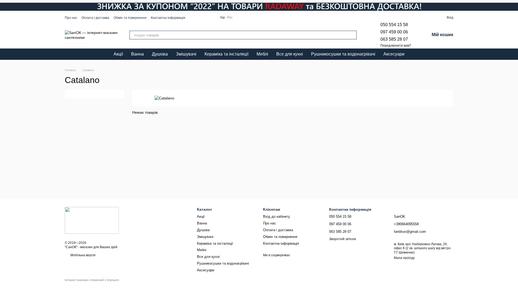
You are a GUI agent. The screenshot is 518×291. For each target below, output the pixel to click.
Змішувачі (186, 54)
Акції (118, 54)
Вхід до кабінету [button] (276, 216)
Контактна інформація (168, 18)
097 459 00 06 (394, 32)
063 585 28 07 (394, 39)
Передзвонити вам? (395, 45)
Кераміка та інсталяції (226, 54)
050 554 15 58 (394, 24)
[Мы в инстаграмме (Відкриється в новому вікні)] (199, 17)
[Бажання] (423, 17)
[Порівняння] (433, 17)
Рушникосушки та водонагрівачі (343, 54)
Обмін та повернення (130, 18)
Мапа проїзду (404, 258)
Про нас (71, 18)
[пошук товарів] (352, 35)
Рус (230, 17)
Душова (160, 54)
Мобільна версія (83, 255)
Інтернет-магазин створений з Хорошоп (92, 280)
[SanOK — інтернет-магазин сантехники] (92, 220)
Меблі (262, 54)
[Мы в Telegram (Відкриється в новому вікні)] (206, 17)
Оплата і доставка (95, 18)
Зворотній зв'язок (342, 239)
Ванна (137, 54)
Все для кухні (289, 54)
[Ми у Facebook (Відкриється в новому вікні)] (193, 17)
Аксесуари (393, 54)
